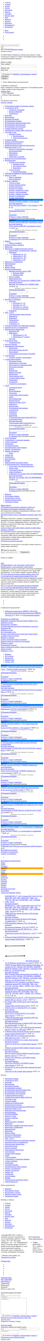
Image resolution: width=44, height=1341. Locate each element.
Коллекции (9, 27)
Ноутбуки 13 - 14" (19, 303)
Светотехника (10, 1152)
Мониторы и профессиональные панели (19, 1125)
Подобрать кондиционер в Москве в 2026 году (17, 509)
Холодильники (10, 1176)
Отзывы (8, 4)
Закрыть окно (5, 91)
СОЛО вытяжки (10, 1157)
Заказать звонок (17, 49)
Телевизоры (9, 1163)
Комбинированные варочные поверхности (20, 1107)
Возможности (10, 25)
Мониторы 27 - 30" (19, 258)
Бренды (7, 12)
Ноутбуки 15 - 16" (19, 305)
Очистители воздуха (20, 138)
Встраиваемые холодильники (15, 1093)
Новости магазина (9, 550)
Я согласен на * (20, 1316)
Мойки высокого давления (14, 1122)
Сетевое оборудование (13, 1153)
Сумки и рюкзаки (11, 1161)
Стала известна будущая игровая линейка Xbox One (19, 576)
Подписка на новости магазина (12, 541)
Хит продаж (9, 656)
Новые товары (10, 1133)
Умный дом (9, 1172)
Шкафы (7, 1178)
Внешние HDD (18, 273)
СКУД (7, 1155)
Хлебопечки (9, 1174)
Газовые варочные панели (14, 1095)
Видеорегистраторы (12, 1086)
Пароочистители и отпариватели (16, 1142)
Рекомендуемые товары (13, 500)
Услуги (7, 8)
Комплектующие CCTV (13, 1108)
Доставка (8, 14)
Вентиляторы (9, 1084)
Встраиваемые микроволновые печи (17, 1090)
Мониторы (8, 1123)
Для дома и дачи (10, 1099)
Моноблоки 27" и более (21, 337)
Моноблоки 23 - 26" (20, 335)
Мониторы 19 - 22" (19, 254)
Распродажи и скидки (12, 498)
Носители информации (13, 1135)
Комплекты (17, 168)
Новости (8, 19)
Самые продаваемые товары (11, 893)
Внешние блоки (18, 164)
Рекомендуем (9, 660)
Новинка (8, 654)
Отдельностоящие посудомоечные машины (20, 1140)
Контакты (8, 23)
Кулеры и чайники (11, 1118)
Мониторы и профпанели (14, 1127)
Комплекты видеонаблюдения (15, 1110)
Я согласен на (20, 74)
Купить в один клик (23, 1318)
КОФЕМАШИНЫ (11, 1114)
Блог (6, 17)
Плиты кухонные (11, 1148)
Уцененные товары (11, 502)
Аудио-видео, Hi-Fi (11, 1080)
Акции (7, 6)
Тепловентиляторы (11, 1165)
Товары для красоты (12, 1170)
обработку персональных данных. (25, 74)
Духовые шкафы (10, 1101)
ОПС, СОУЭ (9, 1138)
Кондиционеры (18, 136)
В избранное (13, 218)
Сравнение (24, 217)
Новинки (8, 494)
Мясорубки (9, 1131)
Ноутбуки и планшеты (13, 1137)
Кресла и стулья (10, 1116)
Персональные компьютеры (14, 1144)
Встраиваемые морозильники (15, 1092)
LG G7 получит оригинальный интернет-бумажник (19, 587)
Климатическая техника (13, 1105)
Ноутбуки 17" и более (20, 307)
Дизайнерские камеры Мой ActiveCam (18, 1097)
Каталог (8, 21)
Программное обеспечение (14, 1150)
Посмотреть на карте (8, 1257)
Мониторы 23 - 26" (19, 256)
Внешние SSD (18, 275)
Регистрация (9, 32)
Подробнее (13, 215)
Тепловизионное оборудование (16, 1167)
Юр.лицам (8, 10)
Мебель (7, 1120)
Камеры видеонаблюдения (14, 1103)
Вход (6, 30)
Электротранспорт (11, 1182)
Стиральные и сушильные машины (17, 1159)
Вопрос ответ (9, 16)
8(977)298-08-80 (6, 1279)
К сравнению (17, 678)
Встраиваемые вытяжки (13, 1088)
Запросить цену (19, 1337)
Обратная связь (6, 1278)
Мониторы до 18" (19, 260)
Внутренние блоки (19, 166)
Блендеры (8, 1082)
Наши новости (6, 505)
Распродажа (9, 658)
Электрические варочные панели (16, 1180)
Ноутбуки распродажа (20, 309)
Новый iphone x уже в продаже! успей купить (17, 567)
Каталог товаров (6, 102)
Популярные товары (12, 496)
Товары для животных (8, 854)
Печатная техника (11, 1146)
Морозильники (10, 1129)
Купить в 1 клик (14, 217)
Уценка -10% (9, 662)
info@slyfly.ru (38, 1239)
